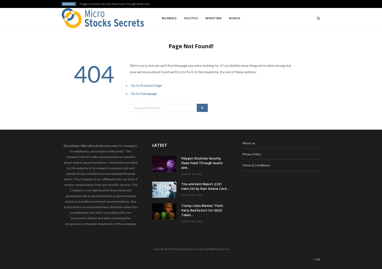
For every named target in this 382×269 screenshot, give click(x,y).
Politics (191, 18)
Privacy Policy (251, 154)
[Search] (316, 18)
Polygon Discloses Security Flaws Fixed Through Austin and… (115, 4)
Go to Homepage (144, 93)
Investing (213, 18)
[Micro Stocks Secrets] (104, 18)
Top (317, 259)
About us (248, 143)
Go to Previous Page (146, 85)
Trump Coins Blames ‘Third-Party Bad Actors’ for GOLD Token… (202, 210)
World (234, 18)
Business (169, 18)
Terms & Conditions (256, 165)
